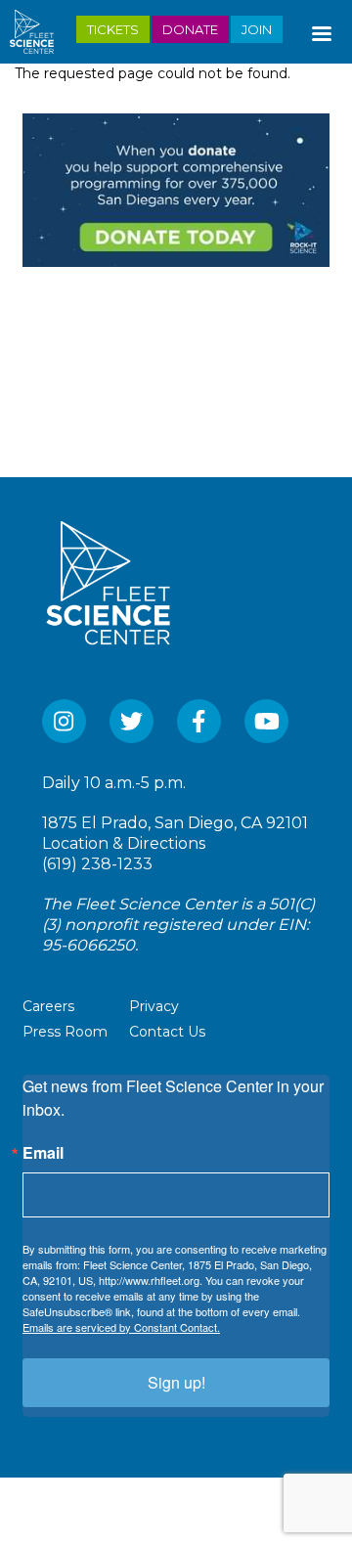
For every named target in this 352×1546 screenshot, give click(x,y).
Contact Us (167, 1031)
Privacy (154, 1006)
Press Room (65, 1031)
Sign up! (176, 1382)
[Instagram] (64, 721)
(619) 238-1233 (97, 864)
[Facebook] (199, 721)
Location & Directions (123, 843)
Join (257, 29)
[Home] (39, 32)
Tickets (113, 29)
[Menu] (320, 29)
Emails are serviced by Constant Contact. (121, 1327)
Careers (48, 1006)
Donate (190, 29)
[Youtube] (266, 721)
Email (43, 1153)
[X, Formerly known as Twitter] (132, 721)
